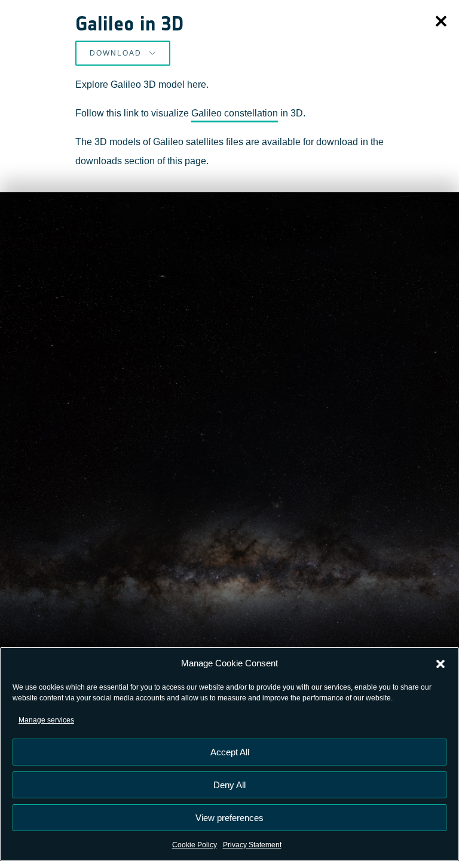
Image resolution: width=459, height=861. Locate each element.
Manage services (46, 720)
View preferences (229, 818)
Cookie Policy (194, 845)
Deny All (229, 785)
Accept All (229, 752)
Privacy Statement (252, 845)
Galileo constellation (234, 113)
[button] (440, 663)
